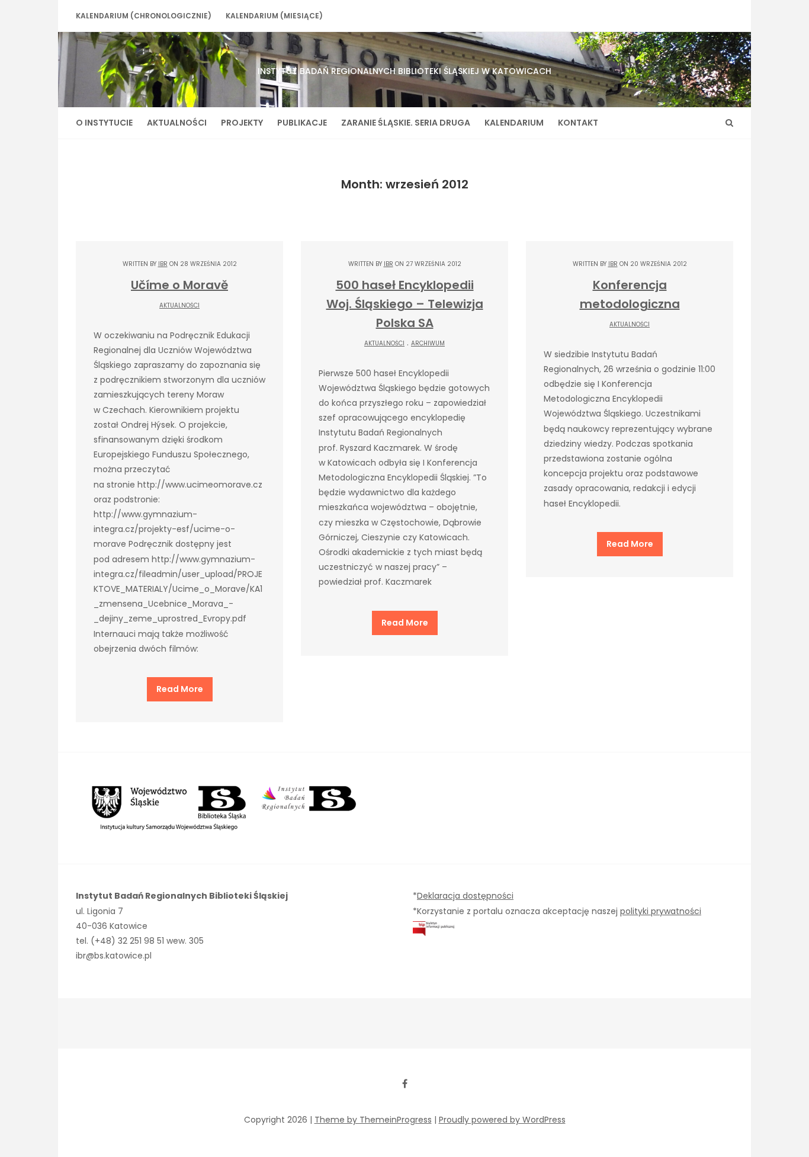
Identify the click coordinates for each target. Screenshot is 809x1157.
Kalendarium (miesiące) (274, 16)
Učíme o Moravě (179, 285)
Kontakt (578, 123)
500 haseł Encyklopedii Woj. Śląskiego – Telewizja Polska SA (404, 304)
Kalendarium (514, 123)
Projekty (242, 123)
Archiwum (428, 343)
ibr (163, 263)
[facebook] (404, 1083)
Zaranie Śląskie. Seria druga (405, 123)
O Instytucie (104, 123)
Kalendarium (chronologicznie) (143, 16)
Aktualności (177, 123)
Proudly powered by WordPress (502, 1120)
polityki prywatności (660, 911)
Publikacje (302, 123)
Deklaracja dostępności (465, 896)
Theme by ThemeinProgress (373, 1120)
